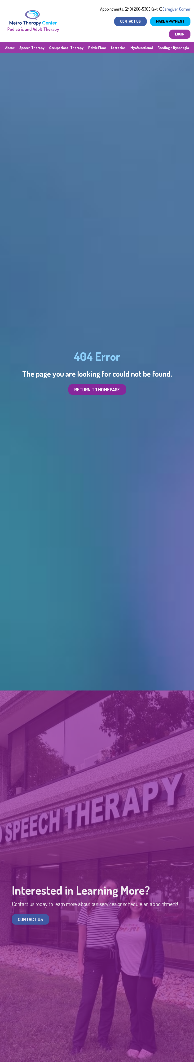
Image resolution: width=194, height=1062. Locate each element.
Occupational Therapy (66, 47)
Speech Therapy (31, 47)
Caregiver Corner (176, 9)
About (10, 47)
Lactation (118, 47)
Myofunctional (141, 47)
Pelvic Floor (97, 47)
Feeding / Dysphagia (173, 47)
